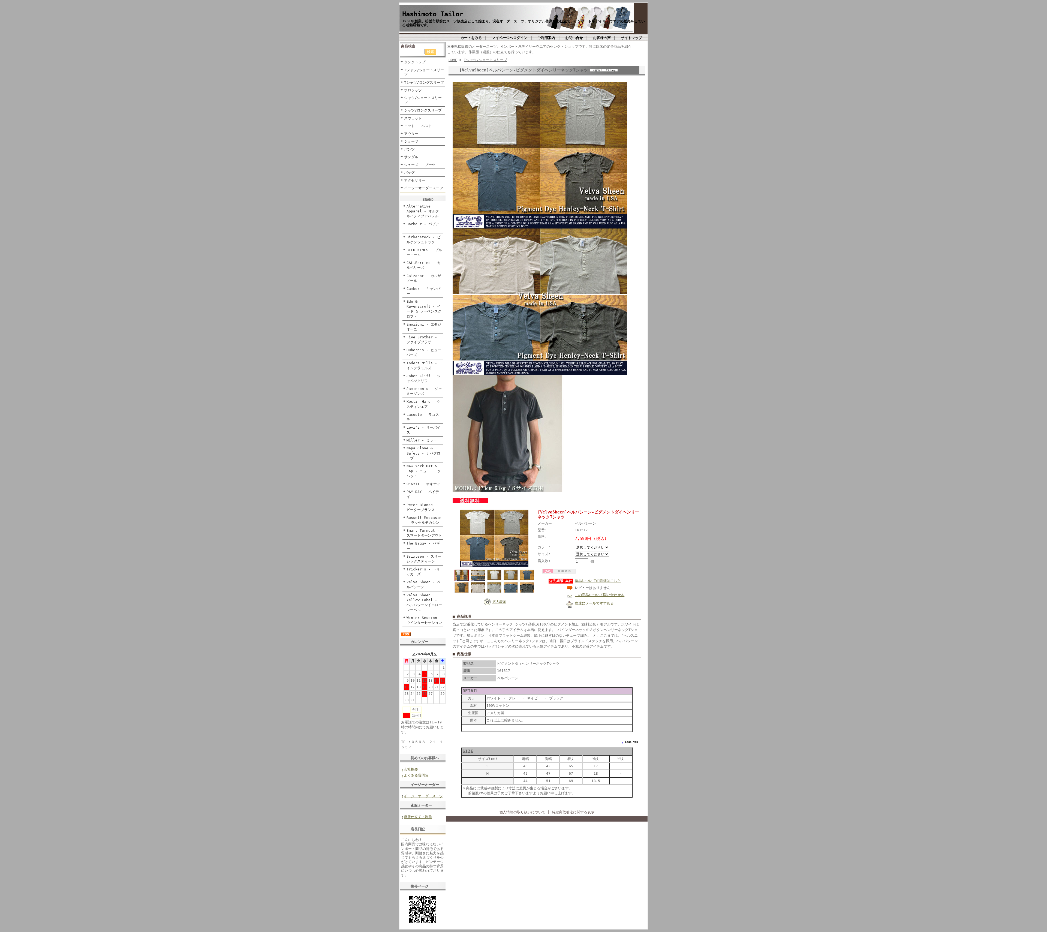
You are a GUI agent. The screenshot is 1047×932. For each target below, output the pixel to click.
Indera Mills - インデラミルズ (422, 365)
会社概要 (411, 769)
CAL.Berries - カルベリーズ (424, 265)
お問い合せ (574, 38)
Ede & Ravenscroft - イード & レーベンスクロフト (424, 308)
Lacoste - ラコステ (423, 417)
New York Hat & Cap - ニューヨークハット (424, 471)
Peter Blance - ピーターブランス (422, 507)
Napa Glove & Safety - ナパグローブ (423, 453)
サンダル (411, 157)
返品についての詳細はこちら (598, 581)
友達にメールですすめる (594, 603)
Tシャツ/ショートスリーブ (424, 72)
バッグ (409, 172)
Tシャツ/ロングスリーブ (424, 82)
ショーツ (411, 141)
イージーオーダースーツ (423, 796)
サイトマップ (631, 38)
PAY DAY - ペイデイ (423, 494)
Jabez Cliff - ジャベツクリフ (424, 378)
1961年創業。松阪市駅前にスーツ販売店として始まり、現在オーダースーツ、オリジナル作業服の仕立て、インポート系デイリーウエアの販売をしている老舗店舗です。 (523, 23)
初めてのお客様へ (425, 758)
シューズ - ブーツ (419, 165)
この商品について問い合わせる (599, 595)
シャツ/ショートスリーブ (423, 100)
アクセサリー (414, 180)
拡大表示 (499, 602)
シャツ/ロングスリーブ (423, 110)
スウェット (413, 118)
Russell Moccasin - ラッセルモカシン (424, 520)
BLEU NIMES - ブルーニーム (424, 252)
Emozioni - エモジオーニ (424, 326)
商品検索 (408, 46)
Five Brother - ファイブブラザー (422, 339)
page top (631, 741)
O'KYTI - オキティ (423, 484)
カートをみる (471, 38)
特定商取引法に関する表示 (573, 812)
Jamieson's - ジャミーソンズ (424, 391)
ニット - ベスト (418, 126)
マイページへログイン (509, 38)
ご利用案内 (546, 38)
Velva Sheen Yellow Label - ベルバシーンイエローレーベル (424, 602)
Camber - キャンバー (423, 291)
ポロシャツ (413, 90)
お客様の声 (602, 38)
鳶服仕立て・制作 (418, 817)
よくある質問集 (416, 775)
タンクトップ (414, 62)
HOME (453, 60)
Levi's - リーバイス (423, 429)
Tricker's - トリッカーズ (423, 571)
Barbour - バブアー (423, 226)
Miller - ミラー (422, 440)
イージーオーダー (425, 785)
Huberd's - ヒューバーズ (424, 352)
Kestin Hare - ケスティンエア (424, 403)
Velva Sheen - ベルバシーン (424, 584)
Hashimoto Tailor (432, 14)
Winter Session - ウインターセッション (424, 620)
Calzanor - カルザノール (424, 278)
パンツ (409, 149)
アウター (411, 134)
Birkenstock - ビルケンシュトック (424, 239)
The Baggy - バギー (423, 545)
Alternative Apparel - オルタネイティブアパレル (423, 211)
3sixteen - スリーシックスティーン (424, 558)
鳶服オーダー (421, 805)
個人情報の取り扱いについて (522, 812)
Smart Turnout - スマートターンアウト (424, 532)
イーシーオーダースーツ (423, 188)
